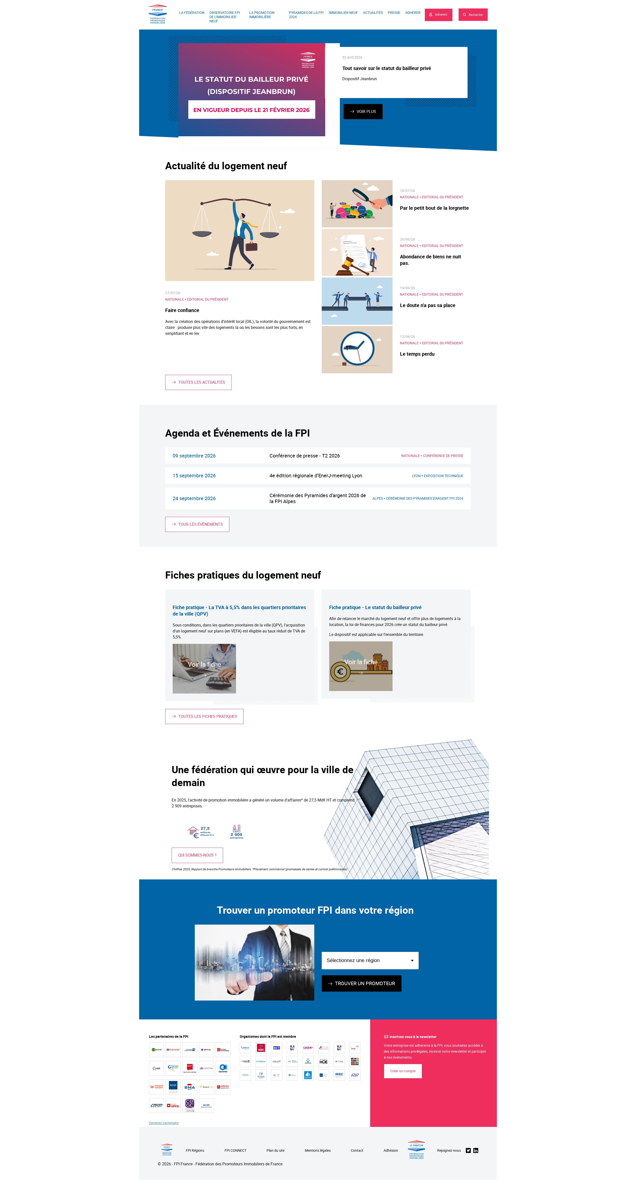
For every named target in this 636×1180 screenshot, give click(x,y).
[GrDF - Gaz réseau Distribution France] (173, 1068)
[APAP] (354, 1075)
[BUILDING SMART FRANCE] (339, 1061)
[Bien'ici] (206, 1086)
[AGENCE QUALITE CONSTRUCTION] (261, 1047)
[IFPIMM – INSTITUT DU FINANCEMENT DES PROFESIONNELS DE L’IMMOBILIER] (292, 1075)
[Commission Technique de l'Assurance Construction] (339, 1047)
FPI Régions (195, 1150)
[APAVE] (156, 1049)
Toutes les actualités (201, 382)
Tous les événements (200, 524)
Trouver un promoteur (365, 983)
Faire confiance (182, 310)
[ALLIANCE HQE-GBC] (323, 1061)
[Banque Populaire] (189, 1049)
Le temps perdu (417, 353)
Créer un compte (403, 1071)
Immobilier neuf (343, 12)
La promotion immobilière (262, 14)
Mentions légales (318, 1150)
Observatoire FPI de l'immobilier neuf (224, 16)
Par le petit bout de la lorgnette (434, 208)
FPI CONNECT (235, 1150)
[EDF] (156, 1068)
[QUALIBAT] (308, 1075)
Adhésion (391, 1150)
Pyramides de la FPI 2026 (306, 14)
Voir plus (366, 111)
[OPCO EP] (245, 1047)
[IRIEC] (339, 1075)
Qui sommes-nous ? (197, 855)
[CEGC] (189, 1105)
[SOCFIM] (206, 1068)
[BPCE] (206, 1049)
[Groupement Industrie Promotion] (189, 1068)
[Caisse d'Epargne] (223, 1049)
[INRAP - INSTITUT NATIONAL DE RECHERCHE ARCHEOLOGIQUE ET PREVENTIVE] (354, 1047)
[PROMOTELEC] (261, 1061)
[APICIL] (173, 1105)
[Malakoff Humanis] (156, 1086)
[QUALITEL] (276, 1061)
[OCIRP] (206, 1105)
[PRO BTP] (156, 1105)
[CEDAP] (308, 1047)
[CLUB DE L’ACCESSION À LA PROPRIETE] (354, 1061)
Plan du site (275, 1150)
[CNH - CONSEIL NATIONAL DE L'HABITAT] (292, 1047)
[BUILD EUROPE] (292, 1061)
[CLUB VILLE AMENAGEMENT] (323, 1047)
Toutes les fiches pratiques (207, 716)
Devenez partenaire (164, 1123)
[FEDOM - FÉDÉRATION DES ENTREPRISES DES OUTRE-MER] (261, 1075)
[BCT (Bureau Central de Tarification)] (276, 1047)
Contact (357, 1150)
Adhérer (413, 12)
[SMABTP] (189, 1086)
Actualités (373, 12)
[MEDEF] (245, 1061)
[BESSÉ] (173, 1086)
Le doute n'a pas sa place (427, 305)
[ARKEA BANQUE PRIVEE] (223, 1086)
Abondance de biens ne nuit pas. (430, 259)
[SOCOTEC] (223, 1068)
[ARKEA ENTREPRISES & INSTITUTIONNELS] (173, 1049)
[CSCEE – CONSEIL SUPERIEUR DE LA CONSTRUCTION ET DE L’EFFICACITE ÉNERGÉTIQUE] (245, 1075)
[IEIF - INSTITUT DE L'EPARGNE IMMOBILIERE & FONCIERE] (323, 1075)
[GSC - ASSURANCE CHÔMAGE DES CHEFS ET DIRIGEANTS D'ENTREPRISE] (276, 1075)
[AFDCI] (308, 1061)
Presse (394, 12)
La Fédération (191, 12)
